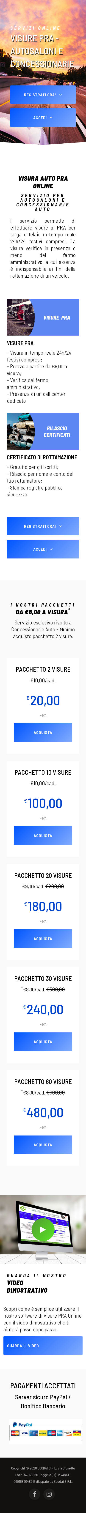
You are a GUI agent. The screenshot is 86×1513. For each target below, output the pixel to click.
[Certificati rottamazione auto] (43, 431)
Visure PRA (20, 343)
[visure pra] (43, 317)
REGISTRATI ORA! (40, 94)
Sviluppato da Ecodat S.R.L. (53, 1481)
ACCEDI (40, 117)
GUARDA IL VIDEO (23, 1345)
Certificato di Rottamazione (42, 457)
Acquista (43, 732)
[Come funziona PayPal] (45, 1431)
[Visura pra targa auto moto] (43, 1229)
